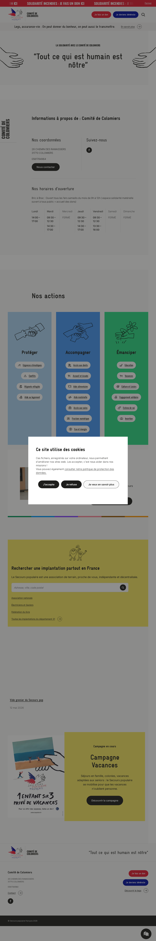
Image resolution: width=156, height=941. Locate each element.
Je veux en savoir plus (101, 484)
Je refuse (71, 484)
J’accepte (48, 484)
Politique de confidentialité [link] (78, 491)
